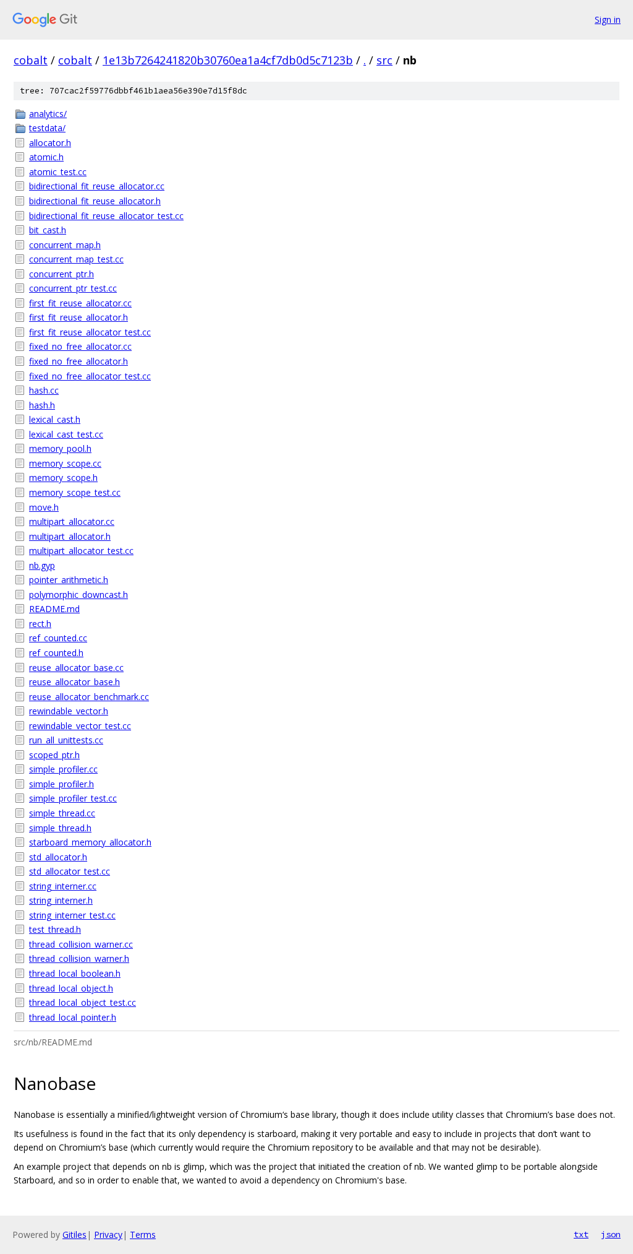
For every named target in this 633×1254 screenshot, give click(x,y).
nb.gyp (42, 565)
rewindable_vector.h (68, 711)
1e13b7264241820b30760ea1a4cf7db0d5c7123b (228, 60)
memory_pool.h (60, 448)
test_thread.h (55, 929)
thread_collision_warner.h (79, 958)
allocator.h (50, 143)
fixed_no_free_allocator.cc (80, 346)
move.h (44, 507)
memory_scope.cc (65, 463)
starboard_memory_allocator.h (90, 842)
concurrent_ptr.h (61, 274)
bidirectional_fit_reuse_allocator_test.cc (106, 216)
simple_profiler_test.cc (73, 798)
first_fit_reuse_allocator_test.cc (90, 332)
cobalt (31, 60)
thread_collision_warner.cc (81, 944)
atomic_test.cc (58, 172)
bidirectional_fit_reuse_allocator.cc (96, 186)
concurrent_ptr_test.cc (73, 288)
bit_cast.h (47, 230)
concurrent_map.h (65, 245)
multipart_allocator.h (70, 536)
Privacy (108, 1234)
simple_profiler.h (61, 784)
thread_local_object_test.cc (82, 1002)
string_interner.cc (62, 886)
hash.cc (44, 390)
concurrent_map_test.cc (76, 259)
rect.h (40, 623)
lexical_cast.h (54, 419)
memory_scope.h (63, 477)
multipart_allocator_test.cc (81, 550)
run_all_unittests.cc (66, 740)
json (611, 1234)
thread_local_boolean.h (75, 973)
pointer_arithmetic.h (68, 580)
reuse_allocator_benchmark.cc (89, 697)
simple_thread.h (60, 828)
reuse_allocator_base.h (74, 682)
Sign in (608, 19)
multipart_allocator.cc (71, 521)
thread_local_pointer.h (72, 1017)
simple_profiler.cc (63, 769)
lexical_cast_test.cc (66, 434)
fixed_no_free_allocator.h (78, 361)
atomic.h (46, 157)
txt (581, 1234)
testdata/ (47, 128)
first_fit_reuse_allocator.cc (80, 303)
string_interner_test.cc (72, 915)
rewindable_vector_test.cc (80, 726)
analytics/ (48, 113)
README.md (54, 609)
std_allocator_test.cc (69, 871)
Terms (143, 1234)
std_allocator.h (58, 857)
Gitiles (74, 1234)
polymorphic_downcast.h (78, 594)
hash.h (42, 405)
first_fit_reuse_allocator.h (78, 317)
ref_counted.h (56, 653)
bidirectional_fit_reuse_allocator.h (95, 201)
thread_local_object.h (71, 988)
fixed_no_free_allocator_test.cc (90, 376)
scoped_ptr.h (54, 755)
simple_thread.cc (62, 813)
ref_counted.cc (58, 638)
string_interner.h (61, 900)
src (384, 60)
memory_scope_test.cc (75, 492)
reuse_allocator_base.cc (76, 667)
